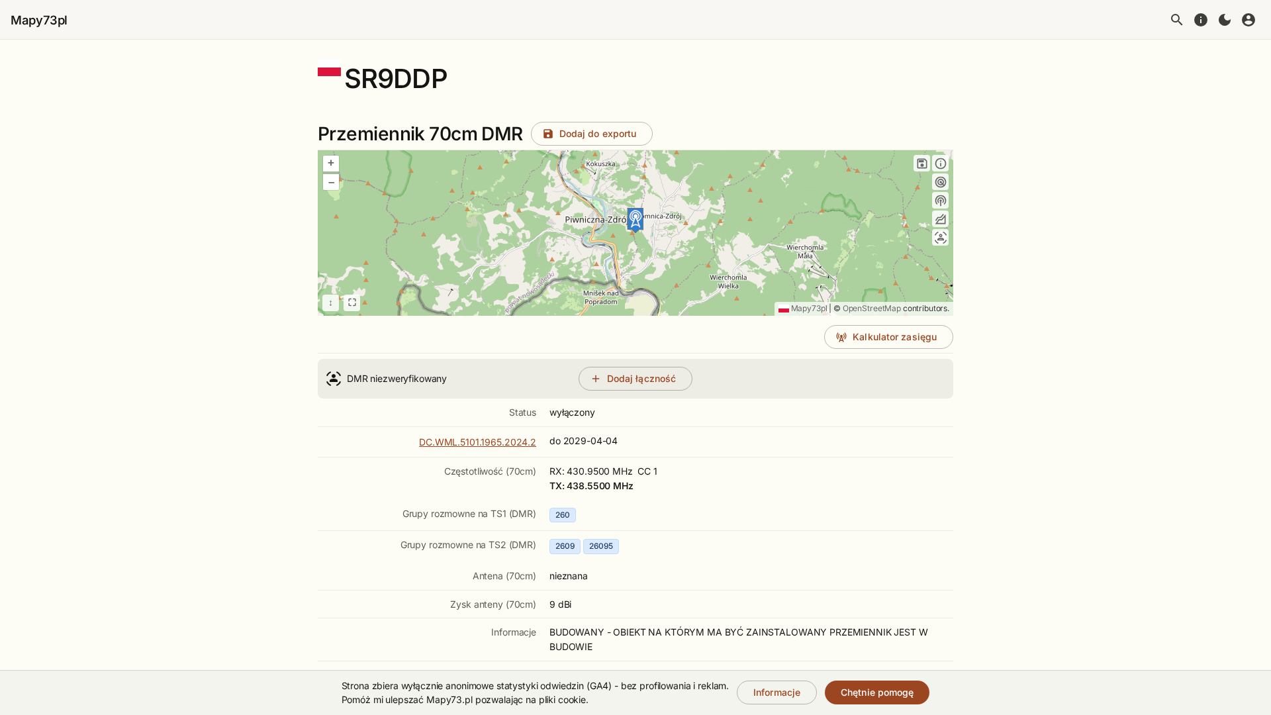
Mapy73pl (39, 20)
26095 (601, 546)
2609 (565, 546)
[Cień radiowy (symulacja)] (940, 219)
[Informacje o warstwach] (940, 163)
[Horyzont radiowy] (940, 181)
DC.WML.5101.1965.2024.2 (477, 442)
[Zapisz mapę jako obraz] (922, 163)
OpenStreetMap (872, 308)
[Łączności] (940, 237)
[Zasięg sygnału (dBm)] (940, 200)
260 (562, 515)
